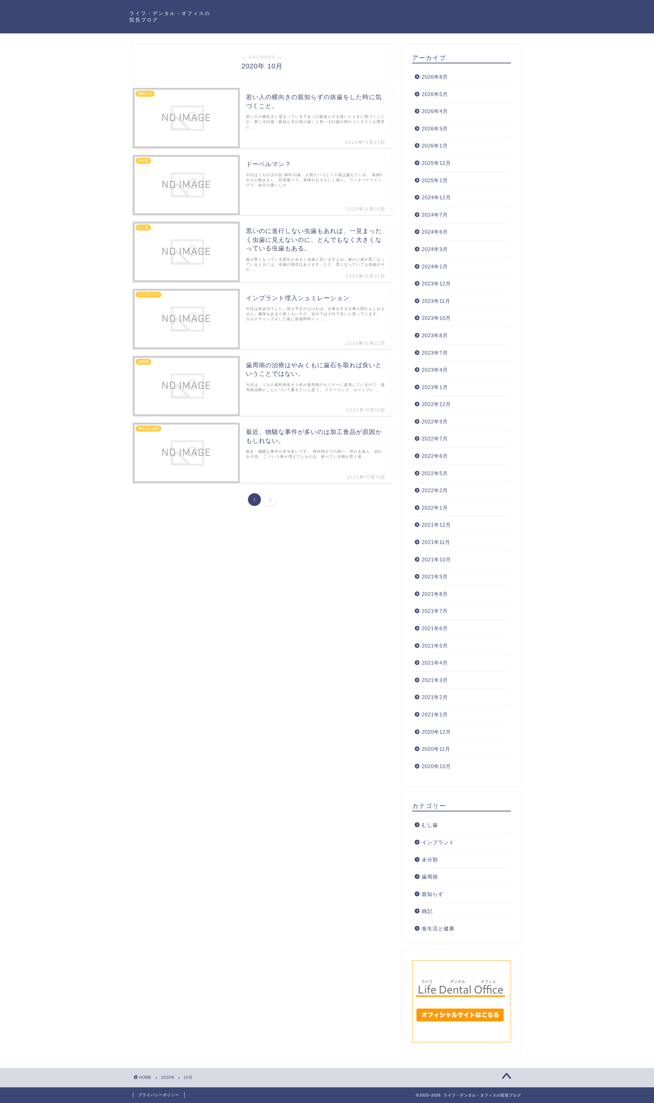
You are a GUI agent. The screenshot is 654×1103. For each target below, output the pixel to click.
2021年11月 (436, 542)
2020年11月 (436, 749)
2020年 (168, 1077)
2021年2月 (435, 697)
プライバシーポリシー (158, 1095)
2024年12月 (436, 197)
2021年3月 (435, 680)
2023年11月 (436, 301)
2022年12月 (436, 404)
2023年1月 (435, 387)
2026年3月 (435, 128)
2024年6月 (435, 232)
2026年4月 (435, 111)
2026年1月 (435, 146)
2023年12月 (436, 283)
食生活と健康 (438, 928)
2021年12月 (436, 525)
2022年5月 (435, 473)
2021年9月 (435, 576)
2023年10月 (436, 318)
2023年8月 (435, 335)
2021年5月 (435, 646)
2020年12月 (436, 732)
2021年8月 (435, 594)
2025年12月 (436, 163)
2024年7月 (435, 215)
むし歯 (430, 825)
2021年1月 (435, 714)
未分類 (430, 860)
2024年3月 (435, 249)
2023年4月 (435, 370)
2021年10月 (436, 559)
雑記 (427, 911)
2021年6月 (435, 628)
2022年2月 (435, 490)
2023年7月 (435, 353)
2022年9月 (435, 421)
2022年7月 (435, 438)
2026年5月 (435, 94)
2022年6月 (435, 456)
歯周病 (430, 877)
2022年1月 (435, 508)
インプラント (438, 842)
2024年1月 (435, 266)
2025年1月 (435, 180)
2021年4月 (435, 663)
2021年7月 (435, 611)
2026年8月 (435, 77)
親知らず (432, 894)
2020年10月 (436, 766)
